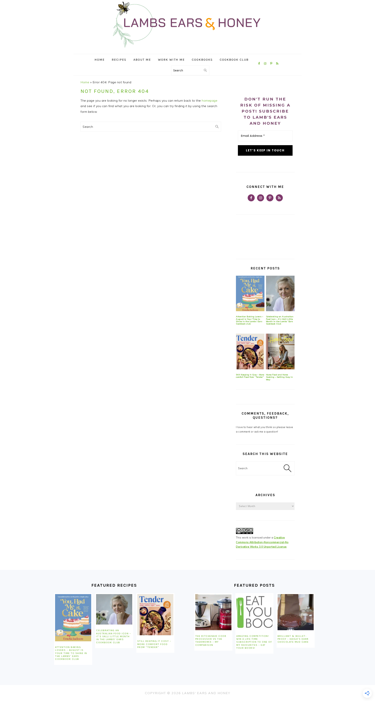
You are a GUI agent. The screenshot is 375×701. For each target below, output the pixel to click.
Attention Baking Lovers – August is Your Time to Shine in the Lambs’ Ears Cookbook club (249, 320)
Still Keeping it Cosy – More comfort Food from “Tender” (250, 375)
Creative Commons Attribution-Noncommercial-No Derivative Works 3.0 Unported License (262, 542)
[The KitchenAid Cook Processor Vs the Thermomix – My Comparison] (213, 612)
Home (84, 82)
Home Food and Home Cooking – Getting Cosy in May (279, 377)
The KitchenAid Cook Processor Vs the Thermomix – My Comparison (211, 640)
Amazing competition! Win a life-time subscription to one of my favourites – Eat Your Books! (254, 641)
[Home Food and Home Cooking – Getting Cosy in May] (280, 351)
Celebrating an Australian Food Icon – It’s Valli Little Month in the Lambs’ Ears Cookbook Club (280, 320)
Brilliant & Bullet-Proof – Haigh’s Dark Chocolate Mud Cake (293, 638)
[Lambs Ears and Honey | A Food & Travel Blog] (187, 51)
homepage (209, 100)
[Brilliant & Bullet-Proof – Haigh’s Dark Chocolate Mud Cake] (296, 612)
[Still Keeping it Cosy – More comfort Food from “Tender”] (250, 351)
